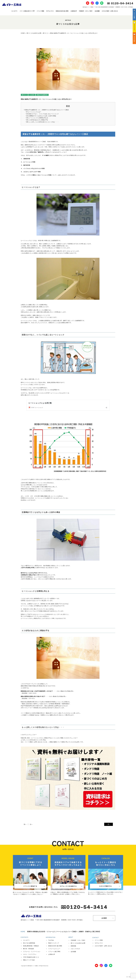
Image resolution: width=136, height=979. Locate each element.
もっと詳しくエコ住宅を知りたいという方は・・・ (42, 122)
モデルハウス (50, 11)
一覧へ (108, 824)
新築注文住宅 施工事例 (62, 11)
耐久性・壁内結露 (28, 948)
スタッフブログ (75, 949)
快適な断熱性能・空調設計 (31, 946)
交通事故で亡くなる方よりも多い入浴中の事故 (41, 116)
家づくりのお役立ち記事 (78, 943)
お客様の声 (74, 11)
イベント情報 (40, 11)
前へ (25, 824)
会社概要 (97, 11)
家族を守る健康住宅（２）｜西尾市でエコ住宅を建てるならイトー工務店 (46, 110)
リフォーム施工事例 (54, 951)
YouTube (51, 940)
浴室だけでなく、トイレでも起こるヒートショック (42, 114)
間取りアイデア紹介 (29, 960)
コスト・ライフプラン (29, 954)
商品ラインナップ (53, 943)
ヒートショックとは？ (33, 112)
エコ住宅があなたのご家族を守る (37, 120)
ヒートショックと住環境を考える (37, 118)
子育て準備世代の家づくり (31, 957)
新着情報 (73, 946)
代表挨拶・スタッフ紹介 (86, 11)
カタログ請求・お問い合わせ (110, 11)
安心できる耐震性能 (29, 943)
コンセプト (14, 11)
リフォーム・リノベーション (31, 951)
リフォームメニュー (54, 948)
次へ (31, 824)
